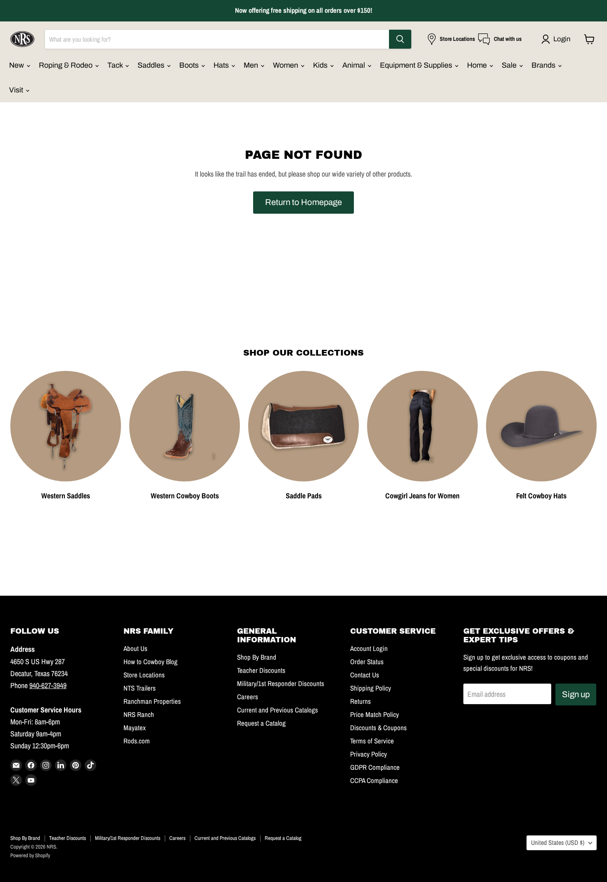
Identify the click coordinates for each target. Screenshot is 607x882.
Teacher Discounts (261, 670)
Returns (360, 701)
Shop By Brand (256, 657)
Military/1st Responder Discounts (280, 683)
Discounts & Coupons (378, 727)
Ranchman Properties (152, 701)
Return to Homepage (303, 202)
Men (252, 65)
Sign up (576, 694)
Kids (321, 65)
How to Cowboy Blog (150, 661)
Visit (17, 90)
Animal (354, 65)
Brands (544, 65)
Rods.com (136, 740)
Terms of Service (372, 740)
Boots (189, 65)
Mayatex (134, 727)
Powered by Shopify (30, 855)
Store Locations (144, 674)
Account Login (369, 648)
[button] (557, 39)
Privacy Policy (368, 754)
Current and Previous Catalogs (277, 710)
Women (286, 65)
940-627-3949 (47, 685)
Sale (510, 65)
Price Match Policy (374, 714)
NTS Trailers (139, 688)
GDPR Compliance (375, 767)
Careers (247, 696)
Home (477, 65)
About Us (135, 648)
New (17, 65)
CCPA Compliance (374, 780)
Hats (221, 65)
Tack (115, 65)
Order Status (367, 661)
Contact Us (364, 674)
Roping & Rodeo (66, 65)
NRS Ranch (138, 714)
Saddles (152, 65)
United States (557, 842)
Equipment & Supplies (417, 65)
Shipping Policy (370, 688)
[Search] (400, 39)
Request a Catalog (261, 723)
